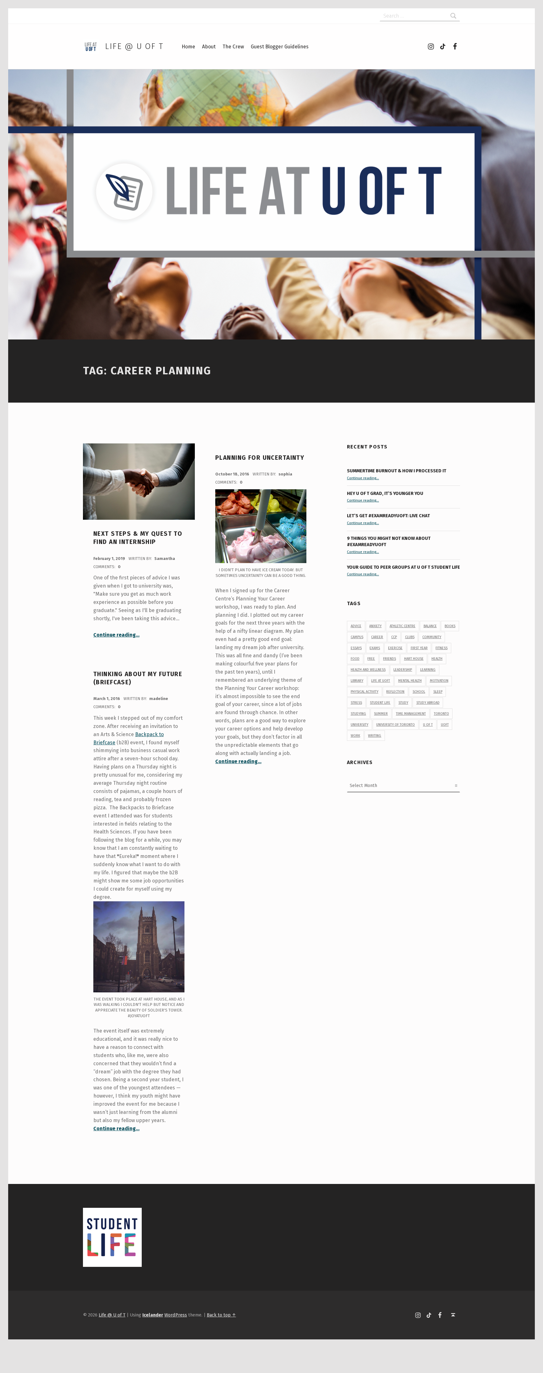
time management (411, 714)
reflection (395, 692)
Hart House (414, 659)
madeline (158, 698)
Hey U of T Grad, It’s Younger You (385, 493)
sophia (285, 474)
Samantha (164, 558)
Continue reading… (116, 635)
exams (375, 648)
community (431, 637)
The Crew (233, 47)
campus (357, 637)
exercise (395, 648)
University (359, 725)
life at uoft (380, 681)
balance (430, 626)
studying (358, 714)
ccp (394, 637)
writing (374, 736)
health (436, 659)
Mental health (410, 681)
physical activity (364, 692)
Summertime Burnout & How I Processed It (396, 471)
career (377, 637)
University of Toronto (395, 725)
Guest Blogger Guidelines (280, 47)
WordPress (175, 1315)
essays (356, 648)
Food (355, 659)
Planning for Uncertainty (259, 457)
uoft (445, 725)
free (371, 659)
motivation (439, 681)
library (357, 681)
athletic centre (402, 626)
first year (419, 648)
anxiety (375, 626)
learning (428, 670)
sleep (437, 692)
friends (389, 659)
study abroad (428, 703)
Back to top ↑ (221, 1315)
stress (356, 703)
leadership (402, 670)
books (450, 626)
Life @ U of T (134, 46)
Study (403, 703)
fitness (441, 648)
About (209, 47)
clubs (409, 637)
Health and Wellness (368, 670)
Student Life (380, 703)
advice (356, 626)
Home (188, 47)
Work (355, 736)
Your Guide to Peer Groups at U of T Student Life (403, 567)
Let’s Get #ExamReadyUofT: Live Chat (388, 515)
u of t (428, 725)
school (419, 692)
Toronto (441, 714)
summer (381, 714)
